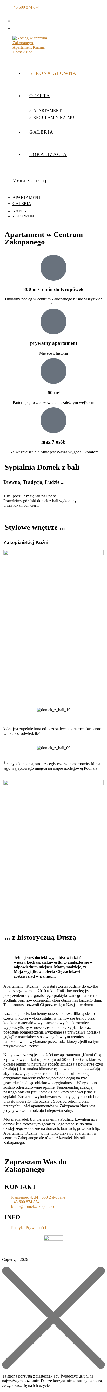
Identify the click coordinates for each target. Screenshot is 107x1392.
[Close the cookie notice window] (53, 1367)
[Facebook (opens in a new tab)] (17, 20)
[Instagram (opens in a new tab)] (17, 27)
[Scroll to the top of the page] (3, 1264)
